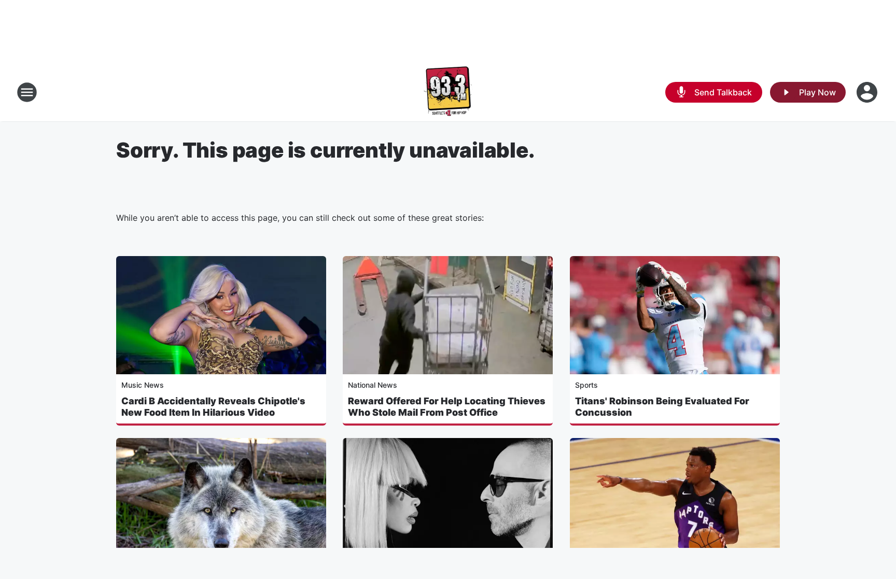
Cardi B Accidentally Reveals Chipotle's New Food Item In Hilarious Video (213, 407)
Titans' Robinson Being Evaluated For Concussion (662, 407)
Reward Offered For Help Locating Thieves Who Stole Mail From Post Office (446, 407)
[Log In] (868, 92)
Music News (142, 384)
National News (372, 384)
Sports (586, 384)
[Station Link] (448, 92)
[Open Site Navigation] (27, 92)
